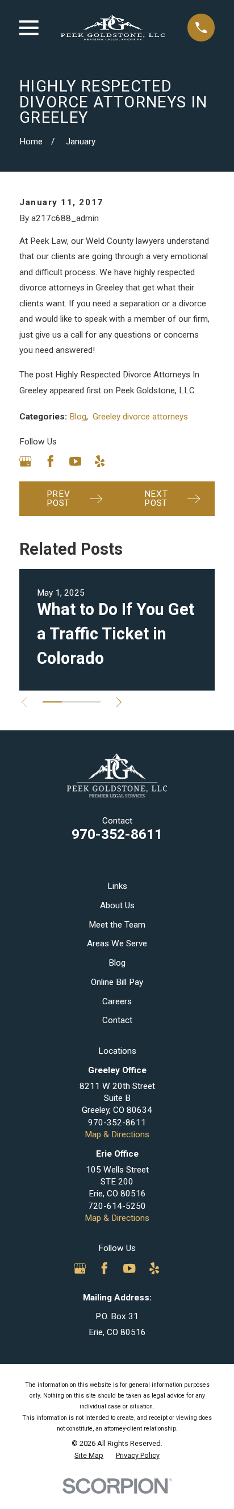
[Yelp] (100, 461)
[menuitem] (88, 1455)
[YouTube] (75, 461)
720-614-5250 (117, 1206)
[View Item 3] (91, 701)
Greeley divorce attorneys (140, 416)
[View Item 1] (52, 701)
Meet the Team (117, 925)
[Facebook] (50, 461)
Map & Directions (117, 1134)
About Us (117, 905)
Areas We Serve (117, 943)
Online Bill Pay (117, 982)
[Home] (113, 27)
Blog (77, 416)
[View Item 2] (71, 701)
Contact (117, 1020)
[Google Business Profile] (25, 461)
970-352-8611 (117, 834)
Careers (117, 1001)
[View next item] (119, 702)
